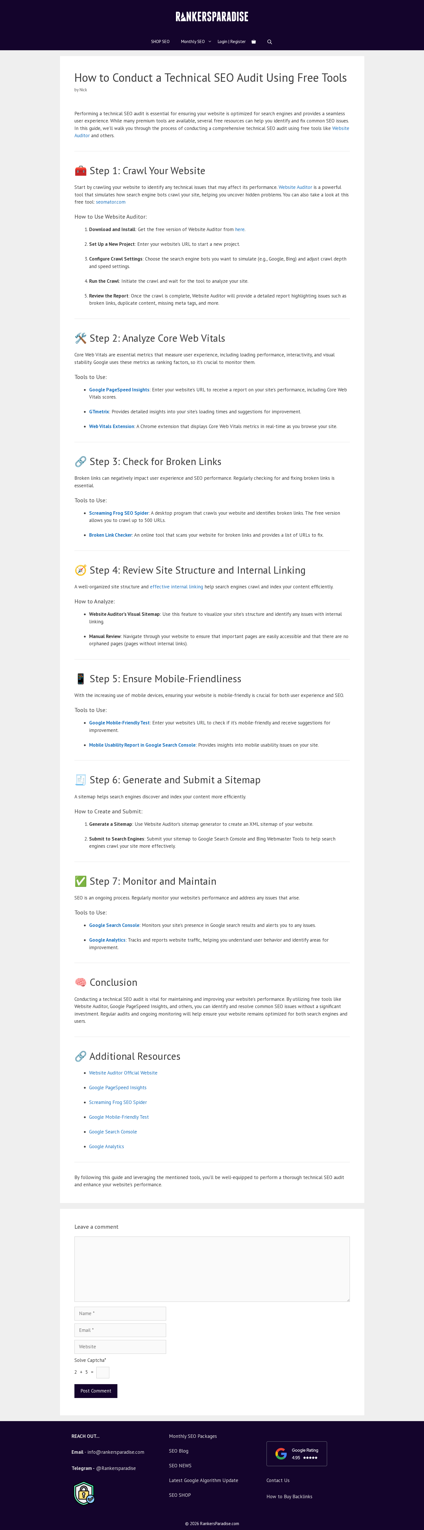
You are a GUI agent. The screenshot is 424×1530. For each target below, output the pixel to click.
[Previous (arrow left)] (10, 765)
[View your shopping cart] (254, 41)
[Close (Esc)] (405, 6)
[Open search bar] (270, 41)
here (240, 229)
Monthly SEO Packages (193, 1436)
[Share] (417, 6)
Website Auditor (295, 187)
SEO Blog (178, 1451)
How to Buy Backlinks (289, 1496)
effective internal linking (176, 586)
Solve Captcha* (90, 1360)
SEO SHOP (180, 1495)
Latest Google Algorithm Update (203, 1480)
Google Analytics (106, 1146)
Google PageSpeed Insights (118, 1087)
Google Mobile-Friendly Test (119, 1117)
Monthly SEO (193, 41)
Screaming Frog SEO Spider (118, 1102)
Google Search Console (113, 1132)
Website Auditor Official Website (123, 1073)
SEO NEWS (180, 1465)
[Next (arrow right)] (414, 765)
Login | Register (232, 41)
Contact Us (278, 1480)
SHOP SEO (160, 41)
